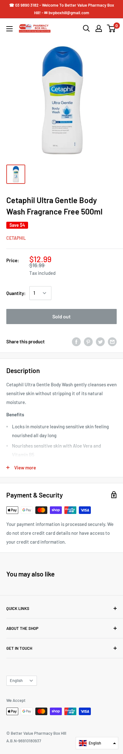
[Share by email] (112, 341)
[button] (97, 743)
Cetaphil (16, 238)
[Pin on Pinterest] (88, 341)
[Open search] (86, 28)
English (16, 680)
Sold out (61, 316)
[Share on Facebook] (76, 341)
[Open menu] (9, 28)
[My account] (99, 28)
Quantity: (16, 293)
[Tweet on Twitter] (100, 341)
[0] (111, 28)
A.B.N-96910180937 (23, 740)
